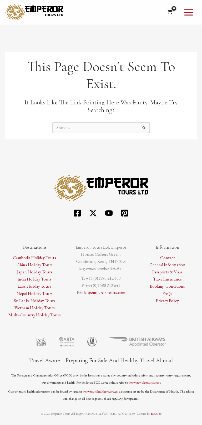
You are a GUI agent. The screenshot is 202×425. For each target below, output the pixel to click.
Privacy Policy (167, 300)
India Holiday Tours (35, 279)
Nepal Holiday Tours (35, 293)
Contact (167, 257)
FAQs (167, 293)
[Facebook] (77, 213)
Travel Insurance (167, 279)
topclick (156, 413)
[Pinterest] (125, 213)
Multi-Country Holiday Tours (34, 315)
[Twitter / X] (93, 213)
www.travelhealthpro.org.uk (100, 391)
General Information (167, 265)
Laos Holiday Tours (34, 286)
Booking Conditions (167, 286)
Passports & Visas (167, 272)
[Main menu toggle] (188, 12)
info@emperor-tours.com (102, 292)
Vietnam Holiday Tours (34, 308)
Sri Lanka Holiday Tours (34, 300)
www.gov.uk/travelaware (145, 382)
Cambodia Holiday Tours (34, 257)
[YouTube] (109, 213)
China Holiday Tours (35, 265)
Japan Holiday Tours (34, 272)
